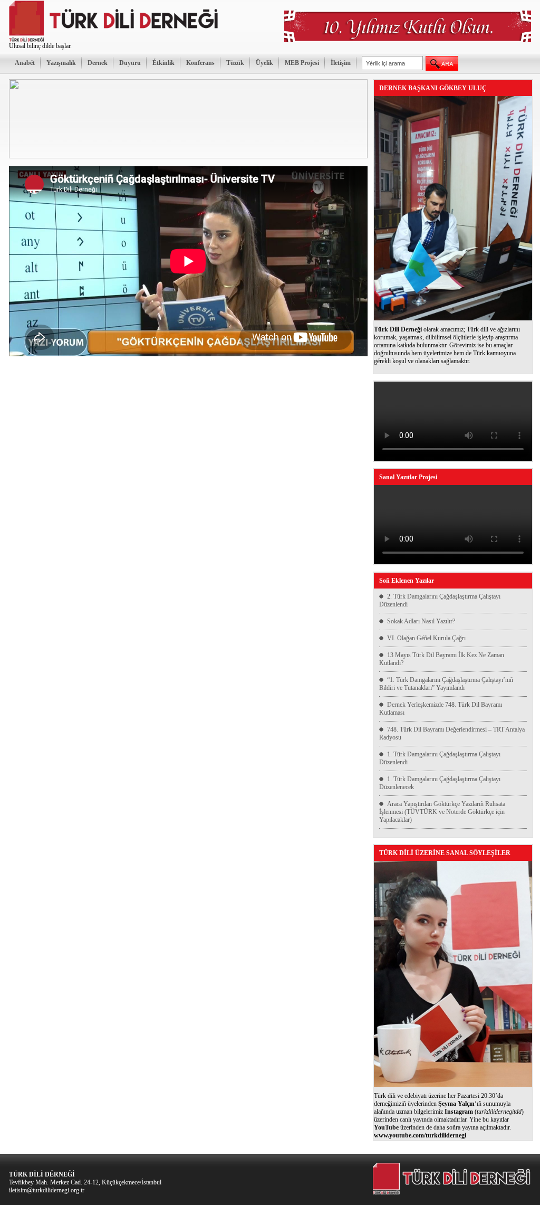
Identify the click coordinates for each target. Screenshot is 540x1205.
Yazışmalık (61, 63)
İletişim (341, 63)
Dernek (98, 63)
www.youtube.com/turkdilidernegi (420, 1135)
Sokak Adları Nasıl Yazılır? (421, 621)
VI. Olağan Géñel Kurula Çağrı (426, 638)
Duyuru (130, 63)
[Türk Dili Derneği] (114, 40)
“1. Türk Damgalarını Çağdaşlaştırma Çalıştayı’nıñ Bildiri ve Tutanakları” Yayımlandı (446, 683)
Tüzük (235, 63)
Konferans (200, 63)
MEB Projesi (302, 63)
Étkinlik (163, 63)
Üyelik (264, 63)
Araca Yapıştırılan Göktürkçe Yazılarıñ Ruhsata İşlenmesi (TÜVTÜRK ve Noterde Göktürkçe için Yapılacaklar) (442, 811)
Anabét (25, 63)
